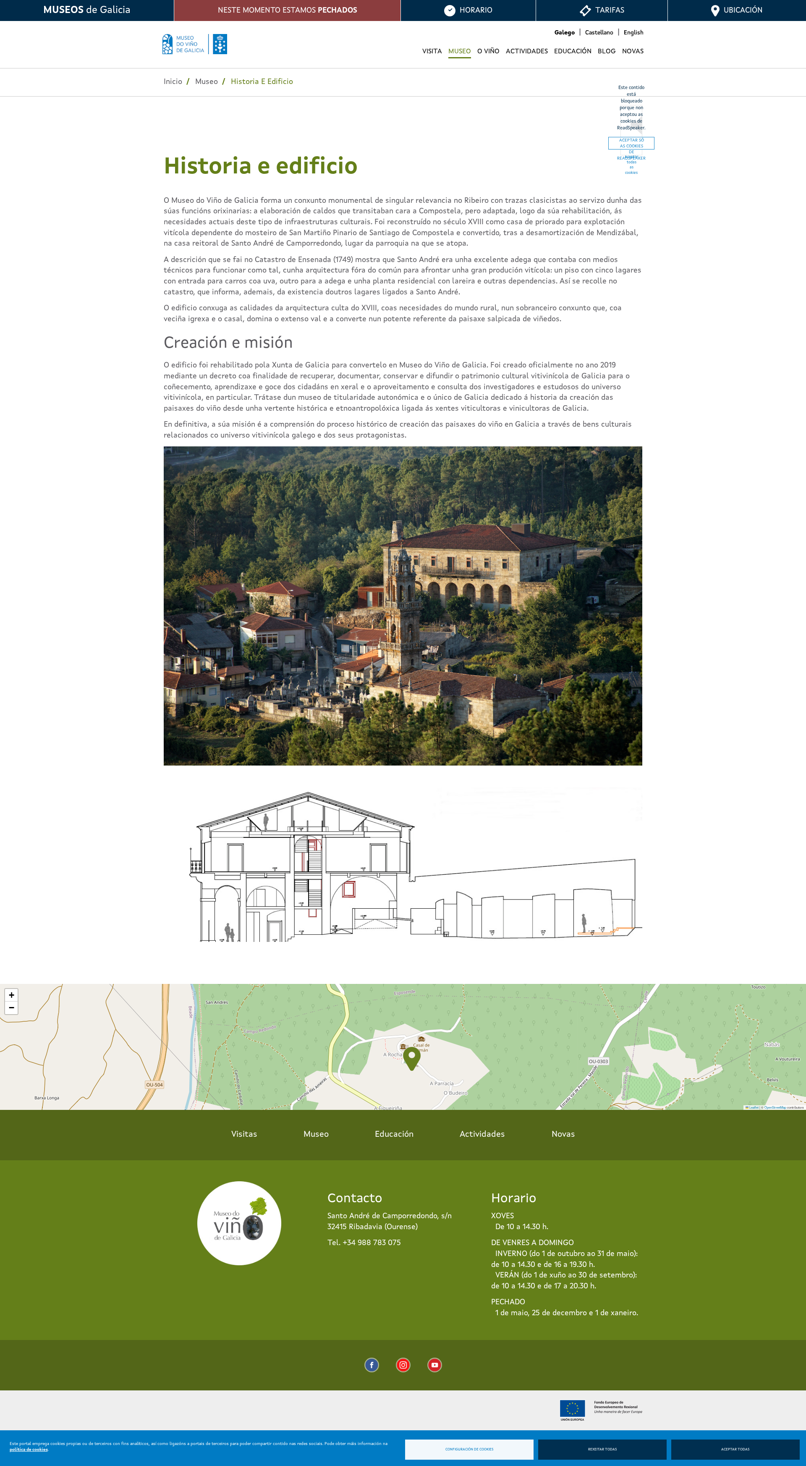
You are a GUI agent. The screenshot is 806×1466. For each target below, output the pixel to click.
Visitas (244, 1134)
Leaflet (753, 1107)
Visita (432, 51)
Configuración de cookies (469, 1449)
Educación (572, 51)
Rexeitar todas (602, 1449)
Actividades (527, 51)
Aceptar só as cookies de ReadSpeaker (631, 143)
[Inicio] (194, 44)
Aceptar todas (735, 1449)
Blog (607, 51)
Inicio (173, 82)
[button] (412, 1059)
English (634, 33)
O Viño (488, 51)
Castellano (599, 33)
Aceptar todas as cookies (632, 165)
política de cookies (29, 1450)
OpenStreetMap (775, 1107)
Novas (633, 51)
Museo (459, 51)
